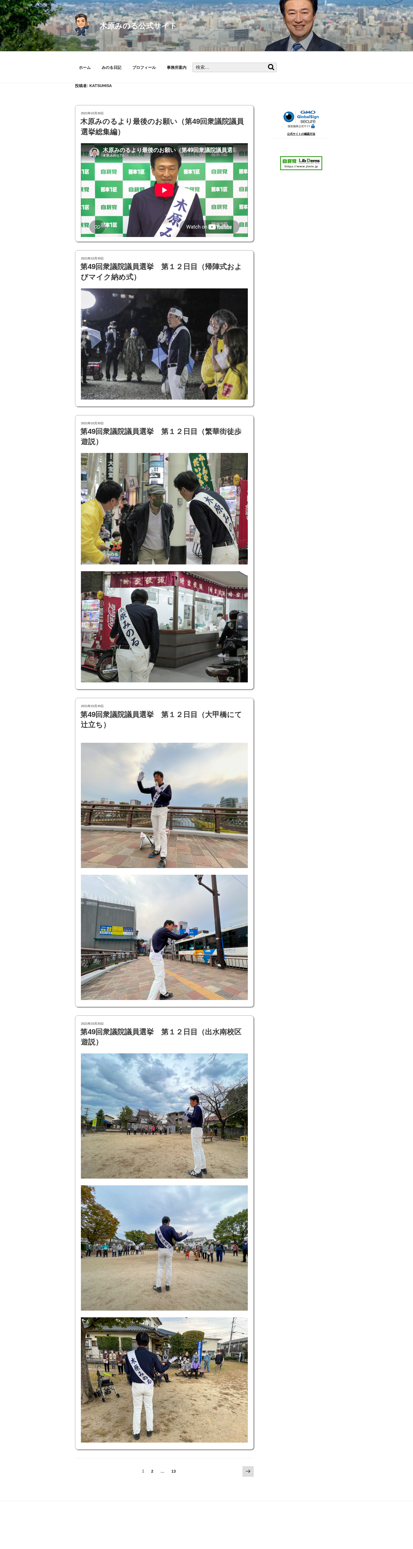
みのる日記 (111, 67)
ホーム (85, 67)
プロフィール (144, 67)
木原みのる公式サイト (138, 25)
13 (173, 1472)
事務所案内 (177, 67)
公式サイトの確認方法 (301, 133)
